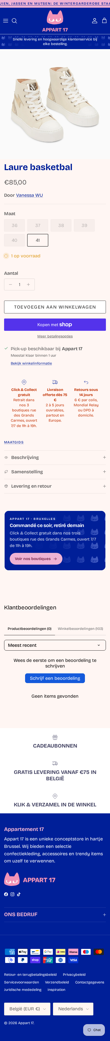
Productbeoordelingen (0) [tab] (29, 629)
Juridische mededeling (22, 990)
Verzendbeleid (57, 982)
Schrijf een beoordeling (55, 678)
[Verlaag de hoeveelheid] (9, 284)
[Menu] (5, 20)
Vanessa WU (29, 195)
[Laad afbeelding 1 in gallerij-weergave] (55, 104)
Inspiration (56, 990)
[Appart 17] (55, 20)
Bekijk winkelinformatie (31, 363)
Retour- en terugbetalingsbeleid (30, 974)
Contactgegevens (89, 982)
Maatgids (14, 442)
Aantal (11, 273)
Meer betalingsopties (55, 336)
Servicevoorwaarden (21, 982)
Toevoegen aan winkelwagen (55, 307)
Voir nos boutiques (33, 558)
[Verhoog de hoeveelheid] (30, 284)
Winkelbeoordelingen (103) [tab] (80, 629)
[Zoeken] (17, 20)
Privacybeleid (74, 974)
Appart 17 (26, 1023)
